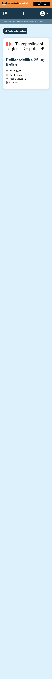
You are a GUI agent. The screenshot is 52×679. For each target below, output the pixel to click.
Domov (6, 22)
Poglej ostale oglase (17, 31)
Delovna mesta (16, 22)
